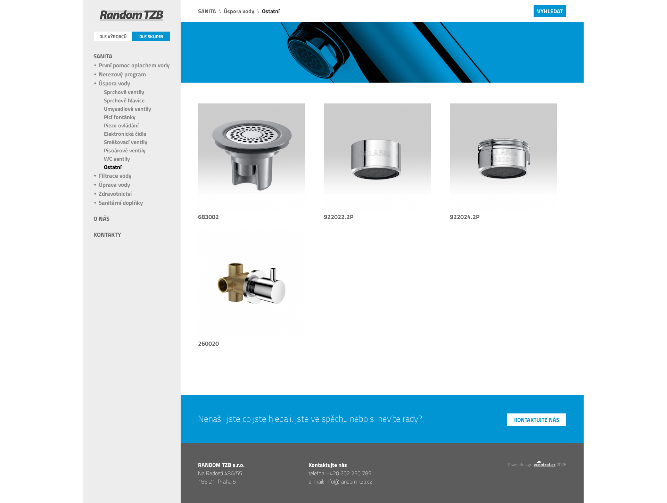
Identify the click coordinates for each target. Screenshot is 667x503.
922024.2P (465, 216)
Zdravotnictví (115, 193)
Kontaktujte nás (536, 420)
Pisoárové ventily (125, 150)
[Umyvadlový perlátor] (503, 156)
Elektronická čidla (125, 133)
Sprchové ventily (124, 92)
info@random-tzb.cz (349, 481)
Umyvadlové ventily (127, 108)
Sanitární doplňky (121, 202)
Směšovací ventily (125, 142)
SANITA (102, 56)
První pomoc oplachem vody (134, 65)
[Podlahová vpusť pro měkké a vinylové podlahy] (251, 156)
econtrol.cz (544, 464)
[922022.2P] (377, 156)
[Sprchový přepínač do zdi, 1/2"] (251, 283)
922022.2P (339, 216)
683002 (208, 216)
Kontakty (107, 234)
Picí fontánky (119, 117)
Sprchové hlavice (124, 100)
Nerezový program (122, 74)
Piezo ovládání (121, 125)
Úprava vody (114, 184)
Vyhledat (550, 11)
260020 (208, 343)
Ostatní (113, 167)
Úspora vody (114, 83)
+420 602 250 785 (349, 473)
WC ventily (117, 158)
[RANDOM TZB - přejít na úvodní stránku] (132, 17)
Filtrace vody (115, 175)
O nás (101, 218)
